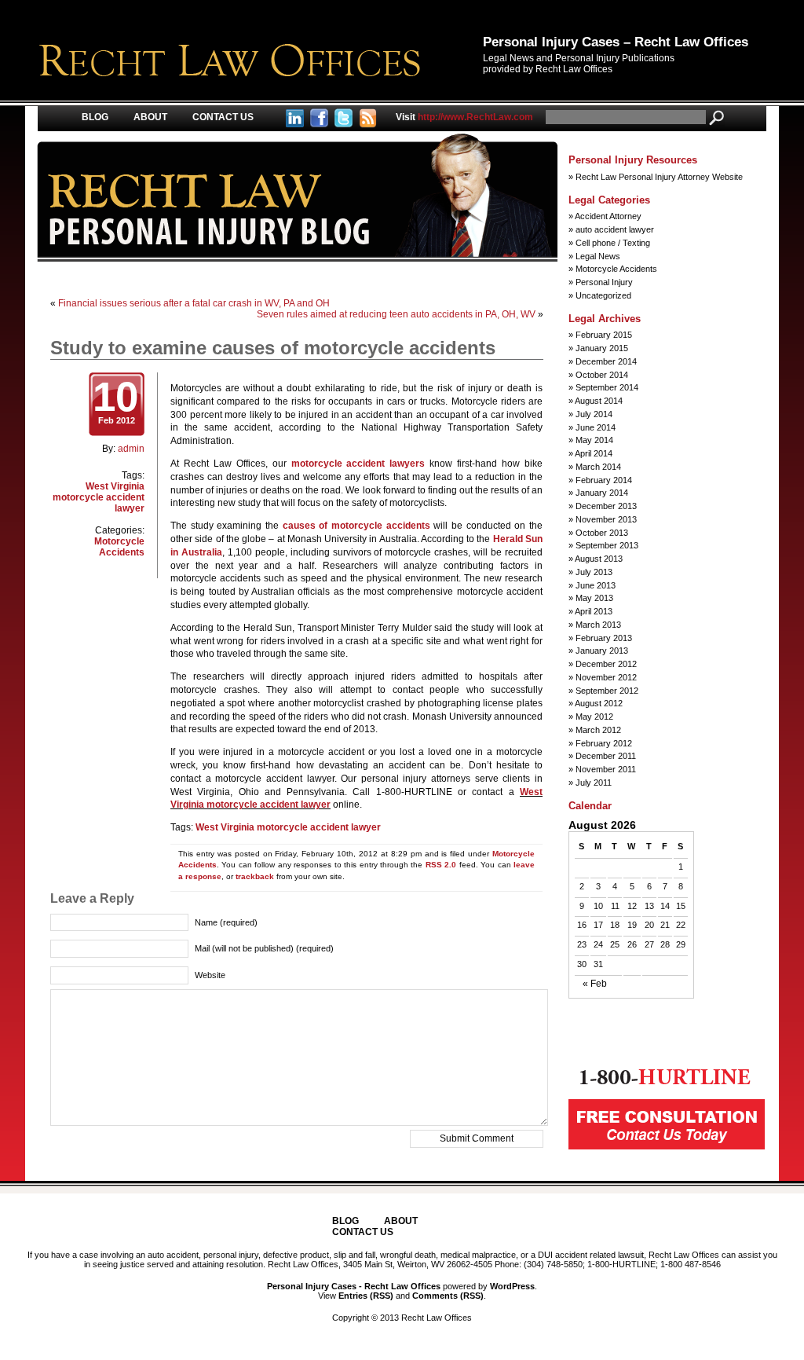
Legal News (598, 256)
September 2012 (607, 690)
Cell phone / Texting (613, 242)
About (150, 117)
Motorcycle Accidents (119, 547)
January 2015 (602, 348)
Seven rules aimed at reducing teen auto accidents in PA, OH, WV (396, 314)
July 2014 (594, 414)
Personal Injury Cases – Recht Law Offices (615, 42)
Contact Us (223, 117)
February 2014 (604, 480)
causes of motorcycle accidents (356, 525)
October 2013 (602, 532)
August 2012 (599, 703)
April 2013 (593, 611)
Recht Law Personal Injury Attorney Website (659, 176)
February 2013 (604, 638)
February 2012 (604, 743)
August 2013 (599, 558)
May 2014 (594, 440)
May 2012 (594, 716)
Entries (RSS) (365, 1295)
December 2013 (606, 506)
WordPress (512, 1286)
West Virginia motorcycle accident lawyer (98, 497)
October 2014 (602, 374)
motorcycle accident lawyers (358, 463)
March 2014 (598, 466)
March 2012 (598, 730)
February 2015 (604, 334)
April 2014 (593, 453)
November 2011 (606, 769)
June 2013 (596, 585)
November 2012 (606, 677)
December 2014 (606, 361)
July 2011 (594, 782)
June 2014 (596, 427)
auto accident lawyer (615, 229)
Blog (95, 117)
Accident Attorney (608, 216)
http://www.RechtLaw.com (464, 117)
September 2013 (607, 545)
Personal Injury (604, 282)
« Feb (595, 984)
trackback (255, 876)
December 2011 (606, 756)
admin (131, 448)
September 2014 (607, 387)
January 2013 (602, 650)
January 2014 (602, 492)
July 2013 (594, 572)
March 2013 (598, 624)
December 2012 (606, 664)
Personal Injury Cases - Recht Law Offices (353, 1286)
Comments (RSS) (448, 1295)
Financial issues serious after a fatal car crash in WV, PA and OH (194, 303)
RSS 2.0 (441, 864)
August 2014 (599, 400)
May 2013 (594, 598)
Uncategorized (603, 295)
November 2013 (606, 519)
